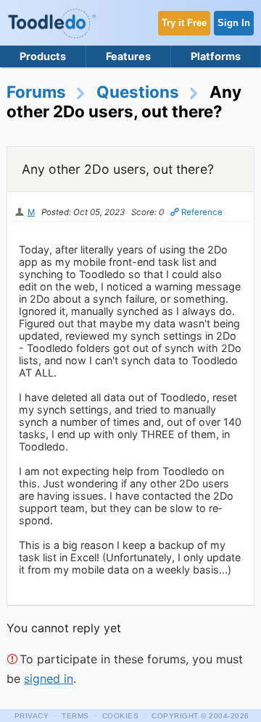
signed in (48, 678)
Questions (137, 91)
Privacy (31, 716)
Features (128, 56)
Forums (36, 91)
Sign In (234, 22)
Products (43, 56)
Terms (75, 716)
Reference (202, 212)
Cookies (120, 716)
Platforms (216, 56)
